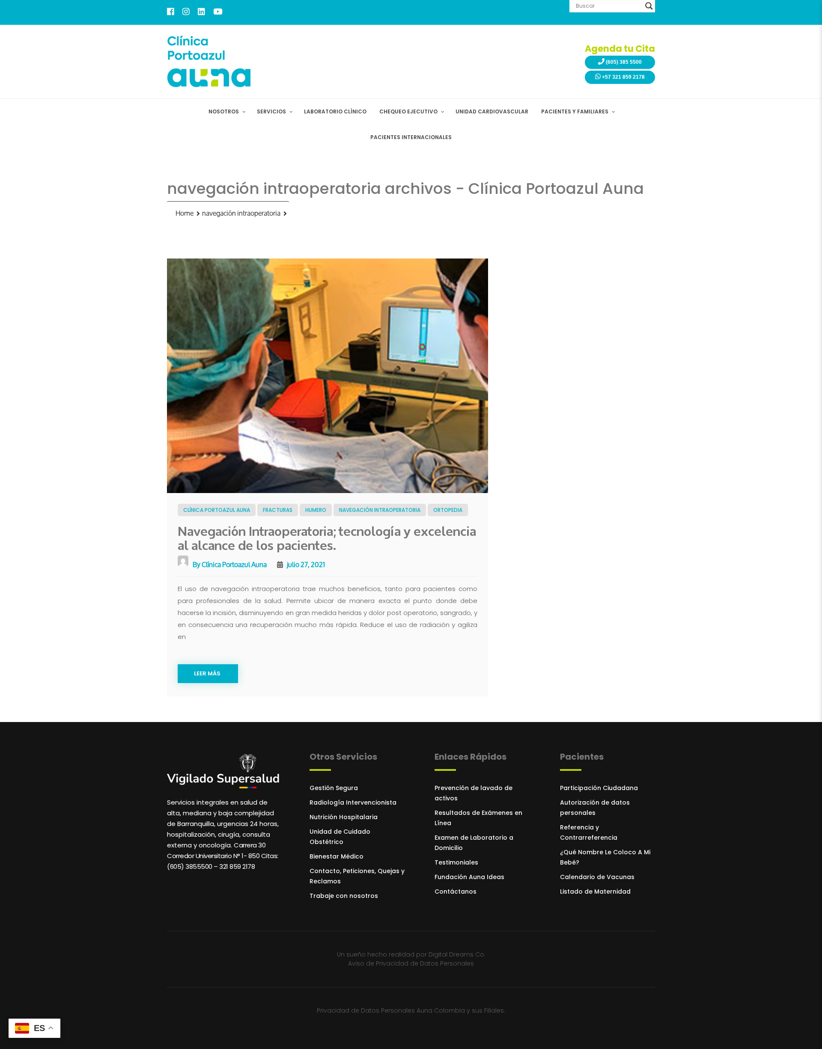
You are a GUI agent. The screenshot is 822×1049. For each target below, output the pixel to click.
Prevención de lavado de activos (473, 793)
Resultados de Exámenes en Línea (478, 817)
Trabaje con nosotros (344, 896)
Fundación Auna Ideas (469, 877)
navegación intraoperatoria (241, 213)
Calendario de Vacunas (597, 877)
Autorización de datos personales (595, 807)
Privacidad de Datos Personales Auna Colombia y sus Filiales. (411, 1010)
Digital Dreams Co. (457, 954)
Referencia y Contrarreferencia (588, 832)
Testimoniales (456, 862)
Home (185, 213)
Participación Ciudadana (599, 788)
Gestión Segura (334, 788)
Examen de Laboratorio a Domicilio (474, 842)
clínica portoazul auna (216, 510)
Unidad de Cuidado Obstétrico (340, 836)
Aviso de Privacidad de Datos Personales (411, 963)
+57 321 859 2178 (623, 77)
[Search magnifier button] (649, 6)
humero (315, 510)
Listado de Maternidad (595, 891)
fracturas (277, 510)
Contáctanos (456, 891)
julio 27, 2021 (305, 564)
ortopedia (447, 510)
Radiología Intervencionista (353, 802)
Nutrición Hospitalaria (344, 817)
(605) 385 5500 (623, 62)
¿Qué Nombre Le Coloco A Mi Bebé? (605, 857)
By (229, 564)
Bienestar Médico (336, 856)
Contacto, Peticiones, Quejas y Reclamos (357, 876)
